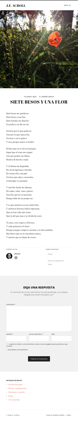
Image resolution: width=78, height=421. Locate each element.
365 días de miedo (15, 384)
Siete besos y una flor (16, 392)
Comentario (11, 304)
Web (53, 334)
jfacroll (17, 254)
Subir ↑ (69, 415)
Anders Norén (58, 415)
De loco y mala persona (56, 261)
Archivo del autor (16, 257)
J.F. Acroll (16, 5)
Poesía (50, 254)
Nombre (9, 334)
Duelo (50, 264)
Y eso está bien (14, 399)
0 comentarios (46, 97)
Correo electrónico (36, 334)
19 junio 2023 (30, 97)
